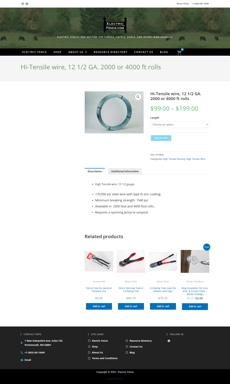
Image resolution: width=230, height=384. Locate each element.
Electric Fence (34, 52)
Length (154, 117)
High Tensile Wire (195, 159)
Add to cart (161, 138)
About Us (76, 52)
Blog (164, 52)
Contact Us (143, 52)
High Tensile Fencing (174, 159)
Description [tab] (95, 171)
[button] (138, 97)
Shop (58, 52)
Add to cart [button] (99, 306)
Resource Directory (110, 52)
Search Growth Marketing (118, 378)
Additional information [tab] (125, 171)
